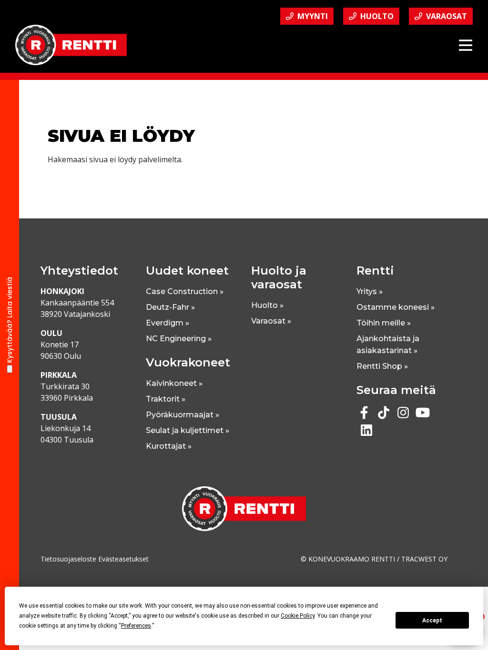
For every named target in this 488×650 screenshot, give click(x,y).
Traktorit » (165, 399)
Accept (432, 620)
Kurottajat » (169, 446)
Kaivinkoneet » (174, 383)
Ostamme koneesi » (395, 307)
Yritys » (369, 291)
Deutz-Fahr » (170, 307)
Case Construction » (185, 291)
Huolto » (267, 305)
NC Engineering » (179, 338)
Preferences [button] (136, 625)
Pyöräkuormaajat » (182, 414)
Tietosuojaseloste (68, 558)
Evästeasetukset (123, 558)
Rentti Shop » (382, 366)
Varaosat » (271, 320)
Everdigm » (167, 322)
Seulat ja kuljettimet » (187, 430)
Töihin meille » (383, 322)
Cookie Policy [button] (298, 615)
